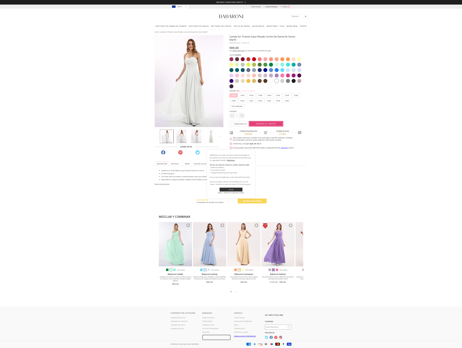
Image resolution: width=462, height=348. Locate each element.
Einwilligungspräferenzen (245, 336)
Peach (239, 269)
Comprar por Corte (178, 325)
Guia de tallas (239, 318)
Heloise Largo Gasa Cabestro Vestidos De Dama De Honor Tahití (278, 278)
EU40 (269, 95)
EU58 (278, 101)
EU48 (233, 101)
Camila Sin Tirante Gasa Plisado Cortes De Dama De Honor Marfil (183, 32)
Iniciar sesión (256, 7)
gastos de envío (238, 51)
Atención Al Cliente (241, 332)
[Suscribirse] (288, 327)
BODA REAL (206, 332)
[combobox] (299, 16)
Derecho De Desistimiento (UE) (216, 337)
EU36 (251, 95)
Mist (208, 269)
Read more (231, 160)
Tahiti (273, 269)
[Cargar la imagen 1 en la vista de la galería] (166, 136)
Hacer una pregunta (162, 184)
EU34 (242, 95)
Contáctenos (207, 321)
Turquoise (174, 269)
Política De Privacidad (210, 328)
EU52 (251, 101)
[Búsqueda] (305, 16)
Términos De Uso (208, 325)
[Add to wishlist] (188, 225)
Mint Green (171, 269)
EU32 (233, 95)
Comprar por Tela (177, 329)
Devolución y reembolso (243, 321)
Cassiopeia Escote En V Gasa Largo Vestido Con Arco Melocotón (244, 278)
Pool (201, 269)
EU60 (287, 101)
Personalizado (237, 106)
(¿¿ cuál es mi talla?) (245, 91)
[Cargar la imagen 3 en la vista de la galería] (196, 136)
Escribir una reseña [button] (252, 201)
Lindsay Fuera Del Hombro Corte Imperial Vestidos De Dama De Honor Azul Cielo (209, 278)
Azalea (277, 269)
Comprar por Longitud (179, 321)
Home (157, 32)
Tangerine (235, 269)
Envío (236, 325)
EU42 (278, 95)
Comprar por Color (178, 318)
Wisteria (269, 269)
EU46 (296, 95)
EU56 (269, 101)
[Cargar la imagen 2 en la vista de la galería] (181, 136)
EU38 (260, 95)
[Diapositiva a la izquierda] (157, 136)
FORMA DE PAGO (239, 328)
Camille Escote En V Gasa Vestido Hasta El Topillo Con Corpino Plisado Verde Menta (175, 279)
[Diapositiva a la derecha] (220, 136)
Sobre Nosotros (208, 318)
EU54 (260, 101)
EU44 (287, 95)
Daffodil (242, 269)
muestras (284, 148)
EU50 (242, 101)
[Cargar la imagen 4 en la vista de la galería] (211, 136)
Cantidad (232, 111)
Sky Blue (205, 269)
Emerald (167, 269)
